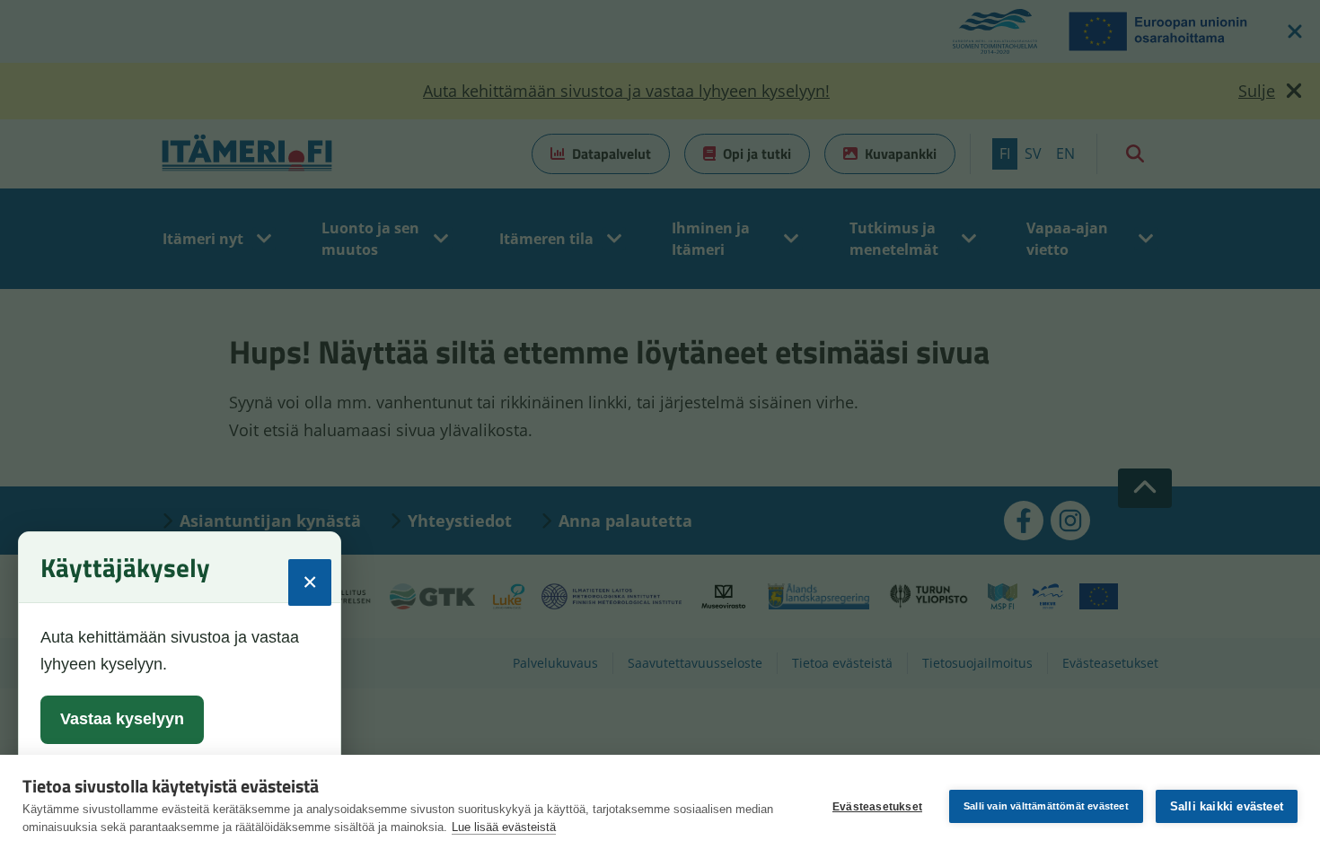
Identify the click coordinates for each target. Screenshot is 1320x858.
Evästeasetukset (877, 807)
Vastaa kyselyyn (122, 719)
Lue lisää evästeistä (504, 827)
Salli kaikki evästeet (1226, 806)
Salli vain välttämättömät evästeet (1046, 806)
